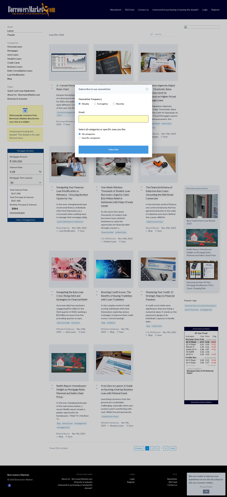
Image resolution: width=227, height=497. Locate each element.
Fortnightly (102, 103)
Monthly (120, 103)
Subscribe (113, 149)
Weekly (85, 103)
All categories (88, 134)
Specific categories (91, 138)
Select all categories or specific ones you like (102, 129)
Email (81, 112)
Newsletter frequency (90, 99)
